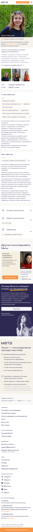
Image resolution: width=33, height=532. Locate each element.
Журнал (6, 492)
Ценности (4, 466)
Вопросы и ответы (7, 444)
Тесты (3, 419)
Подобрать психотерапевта (11, 410)
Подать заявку (6, 436)
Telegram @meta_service (10, 450)
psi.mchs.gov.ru (11, 518)
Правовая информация (9, 469)
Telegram (7, 480)
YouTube (7, 483)
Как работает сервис (8, 413)
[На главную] (4, 2)
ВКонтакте (7, 486)
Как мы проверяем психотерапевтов (14, 416)
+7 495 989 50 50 (7, 514)
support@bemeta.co (8, 447)
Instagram (7, 477)
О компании (5, 460)
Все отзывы (5, 425)
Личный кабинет (7, 433)
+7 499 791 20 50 (6, 506)
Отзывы (4, 463)
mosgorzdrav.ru (6, 511)
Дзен (5, 489)
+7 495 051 (4, 501)
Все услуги (5, 422)
